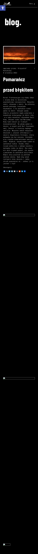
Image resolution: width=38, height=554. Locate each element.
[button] (2, 8)
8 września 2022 (10, 73)
